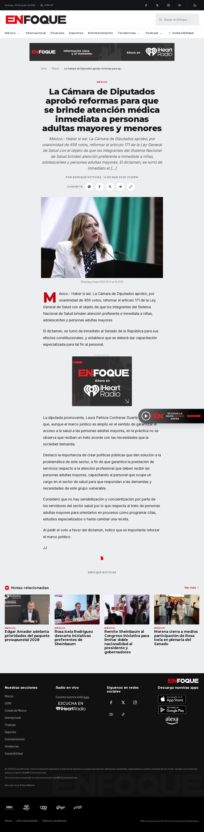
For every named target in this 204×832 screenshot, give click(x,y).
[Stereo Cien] (60, 807)
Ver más (190, 587)
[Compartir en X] (110, 186)
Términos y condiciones (54, 820)
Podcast (152, 33)
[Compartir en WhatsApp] (89, 186)
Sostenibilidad (183, 33)
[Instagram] (168, 5)
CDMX (8, 703)
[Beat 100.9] (26, 807)
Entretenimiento (100, 33)
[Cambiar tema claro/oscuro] (194, 5)
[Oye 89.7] (43, 807)
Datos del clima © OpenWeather (20, 785)
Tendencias (127, 33)
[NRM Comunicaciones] (9, 807)
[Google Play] (172, 709)
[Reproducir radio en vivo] (146, 416)
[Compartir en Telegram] (120, 186)
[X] (157, 5)
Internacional (36, 33)
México (10, 33)
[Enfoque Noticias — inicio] (36, 19)
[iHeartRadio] (71, 706)
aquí (86, 697)
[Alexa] (172, 720)
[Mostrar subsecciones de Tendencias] (138, 33)
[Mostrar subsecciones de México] (18, 33)
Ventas (8, 820)
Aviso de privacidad (27, 820)
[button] (102, 237)
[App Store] (172, 698)
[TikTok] (123, 714)
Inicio (44, 68)
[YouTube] (179, 5)
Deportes (76, 33)
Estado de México (15, 710)
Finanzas (57, 33)
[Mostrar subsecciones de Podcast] (161, 33)
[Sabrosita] (77, 807)
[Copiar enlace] (130, 186)
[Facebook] (146, 5)
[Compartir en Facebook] (99, 186)
